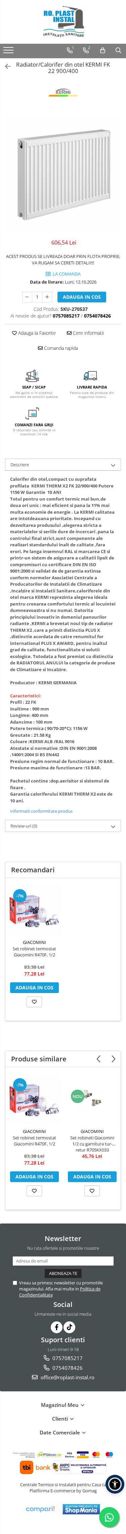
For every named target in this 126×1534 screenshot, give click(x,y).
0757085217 (67, 1358)
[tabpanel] (63, 174)
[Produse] (9, 52)
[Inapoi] (5, 66)
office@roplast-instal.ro (66, 1377)
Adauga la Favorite (36, 333)
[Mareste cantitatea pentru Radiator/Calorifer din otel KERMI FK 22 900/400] (47, 297)
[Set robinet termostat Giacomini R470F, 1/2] (34, 910)
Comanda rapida (60, 348)
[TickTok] (69, 1327)
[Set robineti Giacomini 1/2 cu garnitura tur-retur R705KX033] (92, 1099)
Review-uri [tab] (23, 826)
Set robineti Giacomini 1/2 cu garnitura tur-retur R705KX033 (92, 1144)
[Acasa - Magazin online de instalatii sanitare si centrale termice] (63, 22)
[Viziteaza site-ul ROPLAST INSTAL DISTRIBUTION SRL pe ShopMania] (81, 1509)
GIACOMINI (34, 942)
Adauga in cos (82, 297)
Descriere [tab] (19, 465)
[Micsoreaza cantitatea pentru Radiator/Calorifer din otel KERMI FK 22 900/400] (27, 297)
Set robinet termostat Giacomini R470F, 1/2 (34, 952)
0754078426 (67, 1367)
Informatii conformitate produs (41, 811)
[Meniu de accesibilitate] (115, 1484)
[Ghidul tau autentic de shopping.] (40, 1509)
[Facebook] (56, 1327)
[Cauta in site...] (118, 50)
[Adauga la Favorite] (34, 1001)
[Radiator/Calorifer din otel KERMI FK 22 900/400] (63, 174)
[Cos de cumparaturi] (102, 50)
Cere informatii (88, 333)
